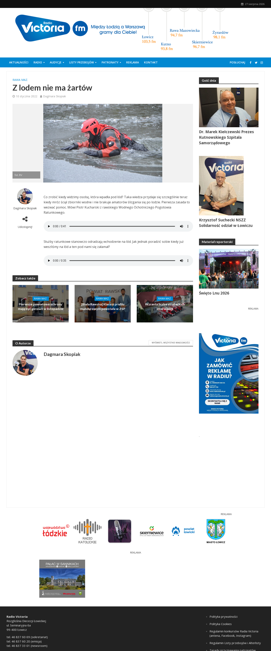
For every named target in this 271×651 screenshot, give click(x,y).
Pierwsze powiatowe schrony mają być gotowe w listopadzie (40, 306)
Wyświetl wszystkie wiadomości (171, 342)
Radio (38, 62)
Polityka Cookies (220, 624)
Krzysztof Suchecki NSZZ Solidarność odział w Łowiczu (226, 222)
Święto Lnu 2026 (214, 293)
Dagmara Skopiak (54, 96)
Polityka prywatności (223, 616)
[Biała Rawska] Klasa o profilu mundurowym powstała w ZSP (102, 306)
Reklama (132, 62)
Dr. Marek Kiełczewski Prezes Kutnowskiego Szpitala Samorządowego (226, 137)
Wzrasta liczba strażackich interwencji (165, 306)
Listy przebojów (81, 62)
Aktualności (18, 62)
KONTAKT (151, 62)
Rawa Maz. (20, 80)
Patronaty (110, 62)
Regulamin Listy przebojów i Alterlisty (235, 643)
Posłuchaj (237, 62)
